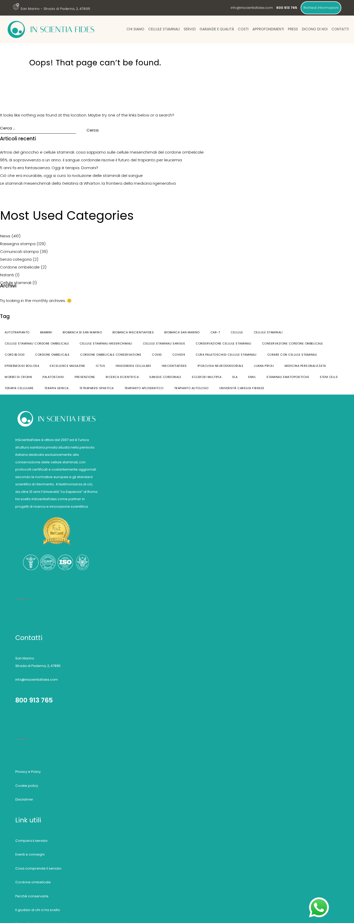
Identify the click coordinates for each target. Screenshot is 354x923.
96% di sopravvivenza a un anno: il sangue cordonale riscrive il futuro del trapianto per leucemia (91, 160)
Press (293, 29)
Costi (243, 29)
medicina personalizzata (305, 366)
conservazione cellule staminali (223, 343)
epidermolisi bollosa (22, 366)
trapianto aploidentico (144, 388)
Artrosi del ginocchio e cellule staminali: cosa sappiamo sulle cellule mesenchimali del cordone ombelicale (102, 152)
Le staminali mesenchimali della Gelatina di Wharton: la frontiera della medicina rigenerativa (88, 183)
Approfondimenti (268, 29)
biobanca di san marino (82, 332)
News (5, 236)
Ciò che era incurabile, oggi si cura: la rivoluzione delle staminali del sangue (71, 175)
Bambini (46, 332)
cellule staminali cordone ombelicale (37, 343)
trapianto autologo (191, 388)
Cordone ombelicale (20, 267)
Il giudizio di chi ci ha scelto (37, 910)
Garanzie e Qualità (217, 29)
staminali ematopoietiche (287, 377)
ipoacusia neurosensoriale (220, 366)
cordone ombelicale (52, 355)
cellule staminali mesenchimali (106, 343)
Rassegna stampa (18, 243)
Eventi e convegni (30, 854)
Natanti (7, 275)
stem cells (329, 377)
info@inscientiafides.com (252, 7)
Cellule (237, 332)
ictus (100, 366)
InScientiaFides (174, 366)
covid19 (178, 355)
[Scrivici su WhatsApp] (319, 899)
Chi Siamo (135, 29)
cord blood (14, 355)
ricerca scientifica (122, 377)
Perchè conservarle (31, 896)
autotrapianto (17, 332)
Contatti (340, 29)
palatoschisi (53, 377)
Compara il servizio (31, 840)
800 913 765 (34, 700)
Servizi (190, 29)
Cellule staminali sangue (164, 343)
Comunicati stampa (19, 251)
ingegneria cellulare (133, 366)
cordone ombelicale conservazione (110, 355)
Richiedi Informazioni (320, 7)
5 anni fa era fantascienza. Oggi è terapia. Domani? (49, 167)
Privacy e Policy (28, 771)
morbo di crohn (18, 377)
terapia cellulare (19, 388)
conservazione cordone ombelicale (292, 343)
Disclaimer (24, 799)
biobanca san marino (182, 332)
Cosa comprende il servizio (38, 868)
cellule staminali (268, 332)
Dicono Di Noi (315, 29)
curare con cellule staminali (292, 355)
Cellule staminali (164, 29)
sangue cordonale (165, 377)
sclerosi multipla (207, 377)
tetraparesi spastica (96, 388)
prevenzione (85, 377)
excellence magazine (67, 366)
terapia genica (56, 388)
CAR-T (215, 332)
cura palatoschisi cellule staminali (226, 355)
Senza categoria (16, 259)
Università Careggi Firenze (241, 388)
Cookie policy (26, 785)
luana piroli (264, 366)
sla (235, 377)
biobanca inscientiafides (133, 332)
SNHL (252, 377)
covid (157, 355)
